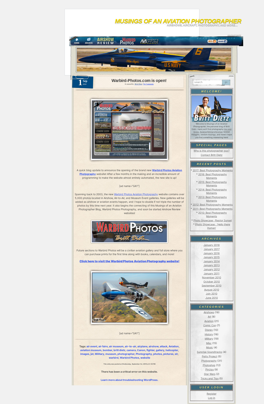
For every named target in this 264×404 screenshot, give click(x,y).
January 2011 (211, 273)
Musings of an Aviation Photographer (178, 21)
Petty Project (209, 356)
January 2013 (211, 265)
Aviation (203, 132)
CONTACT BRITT (234, 35)
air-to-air (130, 346)
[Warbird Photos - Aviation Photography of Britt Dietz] (128, 41)
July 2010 (211, 293)
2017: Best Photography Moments (213, 170)
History (209, 334)
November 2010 (211, 277)
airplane (142, 346)
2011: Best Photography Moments (212, 208)
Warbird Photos (129, 357)
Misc (209, 343)
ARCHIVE (89, 43)
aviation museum (90, 350)
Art (209, 316)
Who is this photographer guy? (212, 150)
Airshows (209, 312)
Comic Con (209, 325)
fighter (151, 350)
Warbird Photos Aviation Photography (136, 194)
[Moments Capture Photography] (150, 41)
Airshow (219, 132)
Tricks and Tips (210, 378)
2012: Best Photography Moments (213, 204)
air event (92, 346)
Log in (211, 397)
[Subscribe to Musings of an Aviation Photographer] (212, 43)
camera (131, 350)
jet (92, 353)
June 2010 (211, 297)
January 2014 (211, 261)
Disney (209, 329)
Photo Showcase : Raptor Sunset (212, 220)
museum (110, 353)
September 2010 (211, 285)
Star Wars (209, 373)
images (84, 353)
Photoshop (209, 365)
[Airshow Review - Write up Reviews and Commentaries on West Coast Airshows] (106, 41)
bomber (107, 350)
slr (176, 353)
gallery (160, 350)
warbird (114, 357)
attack (163, 346)
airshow (154, 346)
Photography (209, 360)
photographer (126, 353)
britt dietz (119, 350)
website (145, 357)
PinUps (209, 369)
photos (157, 353)
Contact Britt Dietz (212, 154)
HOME (76, 43)
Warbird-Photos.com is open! (139, 80)
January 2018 (211, 244)
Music (209, 347)
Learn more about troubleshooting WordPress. (129, 379)
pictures (168, 353)
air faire (103, 346)
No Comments (148, 84)
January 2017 (212, 249)
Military (211, 132)
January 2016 (211, 253)
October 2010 (211, 281)
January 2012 (212, 269)
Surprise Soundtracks (209, 351)
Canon (141, 350)
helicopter (172, 350)
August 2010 (211, 289)
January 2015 (211, 257)
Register (211, 393)
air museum (116, 346)
